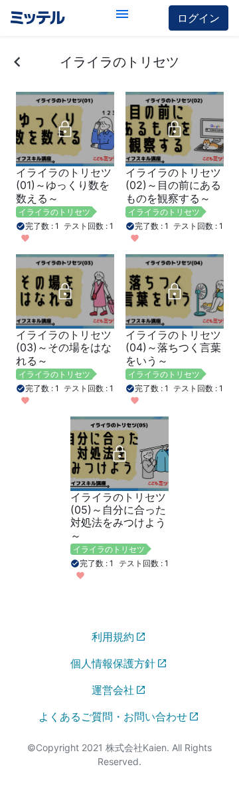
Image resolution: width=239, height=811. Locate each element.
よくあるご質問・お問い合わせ (113, 716)
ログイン (198, 18)
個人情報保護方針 (112, 663)
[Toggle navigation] (122, 18)
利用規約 (113, 636)
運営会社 (113, 690)
